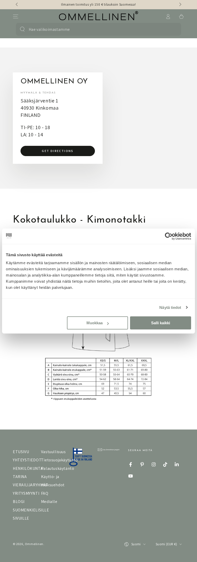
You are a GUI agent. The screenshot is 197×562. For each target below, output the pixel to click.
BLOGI (19, 501)
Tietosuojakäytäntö (59, 460)
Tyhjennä (171, 29)
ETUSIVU (21, 451)
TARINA (20, 476)
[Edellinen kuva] (17, 4)
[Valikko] (15, 16)
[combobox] (95, 29)
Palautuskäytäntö (57, 468)
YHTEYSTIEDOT (27, 460)
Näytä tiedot (170, 307)
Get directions (58, 151)
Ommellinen (34, 544)
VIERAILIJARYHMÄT (30, 485)
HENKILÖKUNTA (28, 468)
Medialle (49, 501)
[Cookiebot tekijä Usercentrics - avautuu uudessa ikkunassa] (168, 236)
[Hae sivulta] (22, 29)
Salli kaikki (160, 323)
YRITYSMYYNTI (26, 493)
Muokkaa (94, 323)
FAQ (44, 493)
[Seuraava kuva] (179, 4)
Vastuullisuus (53, 451)
